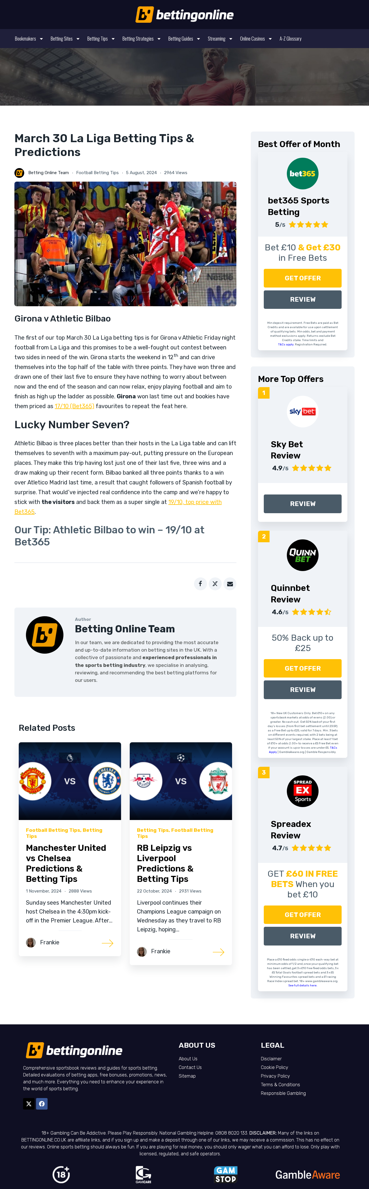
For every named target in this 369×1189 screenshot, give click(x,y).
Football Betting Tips (97, 172)
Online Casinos (252, 38)
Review (303, 299)
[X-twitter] (29, 1104)
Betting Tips (97, 38)
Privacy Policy (275, 1076)
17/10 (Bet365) (74, 406)
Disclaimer (271, 1058)
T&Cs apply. (286, 344)
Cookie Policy (274, 1067)
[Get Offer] (303, 173)
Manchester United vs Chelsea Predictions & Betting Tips (66, 863)
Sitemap (187, 1076)
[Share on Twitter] (215, 583)
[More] (108, 943)
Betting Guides (180, 38)
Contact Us (190, 1067)
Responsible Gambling (283, 1093)
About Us (188, 1058)
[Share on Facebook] (200, 583)
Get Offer (303, 278)
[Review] (303, 411)
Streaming (216, 38)
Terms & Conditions (280, 1084)
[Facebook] (42, 1104)
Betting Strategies (138, 38)
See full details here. (302, 985)
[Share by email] (229, 583)
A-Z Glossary (290, 38)
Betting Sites (62, 38)
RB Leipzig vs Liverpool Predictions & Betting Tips (165, 863)
